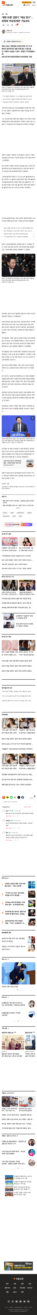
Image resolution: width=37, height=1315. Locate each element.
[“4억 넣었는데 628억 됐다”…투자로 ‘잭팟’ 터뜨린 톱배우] (31, 1152)
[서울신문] (7, 3)
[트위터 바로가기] (12, 1301)
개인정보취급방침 (18, 1307)
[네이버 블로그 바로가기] (28, 1301)
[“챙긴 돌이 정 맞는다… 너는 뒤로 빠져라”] (31, 1004)
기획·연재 (4, 1028)
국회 (6, 14)
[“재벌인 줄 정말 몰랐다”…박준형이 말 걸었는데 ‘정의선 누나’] (31, 1142)
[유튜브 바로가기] (16, 1301)
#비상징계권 (6, 516)
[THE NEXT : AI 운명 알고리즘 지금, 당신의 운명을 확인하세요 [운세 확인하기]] (18, 524)
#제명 (12, 513)
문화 (14, 1288)
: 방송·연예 (7, 1093)
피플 (7, 1292)
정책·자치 (7, 1288)
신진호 (8, 30)
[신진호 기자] (4, 32)
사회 (14, 1284)
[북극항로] (31, 1014)
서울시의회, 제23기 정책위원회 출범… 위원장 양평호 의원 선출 (12, 462)
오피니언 (4, 997)
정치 (3, 14)
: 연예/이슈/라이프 (9, 1136)
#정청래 (29, 513)
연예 (22, 1292)
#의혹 (14, 516)
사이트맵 (25, 1307)
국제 (29, 1284)
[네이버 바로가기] (24, 1301)
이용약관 (11, 1307)
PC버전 (30, 1307)
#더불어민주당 (20, 513)
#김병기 (5, 513)
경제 (22, 1284)
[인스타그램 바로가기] (20, 1301)
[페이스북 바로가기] (8, 1301)
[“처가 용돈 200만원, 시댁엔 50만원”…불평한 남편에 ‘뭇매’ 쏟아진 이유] (31, 1162)
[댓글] (16, 25)
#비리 (20, 516)
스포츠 (15, 1292)
